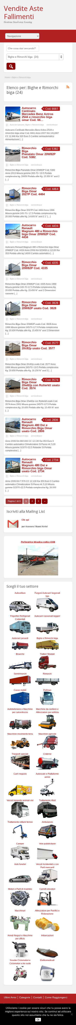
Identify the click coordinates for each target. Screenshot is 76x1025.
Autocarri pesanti (17, 125)
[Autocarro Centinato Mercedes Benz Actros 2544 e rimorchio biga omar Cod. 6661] (12, 121)
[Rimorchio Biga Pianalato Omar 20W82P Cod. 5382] (12, 161)
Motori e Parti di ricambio (20, 889)
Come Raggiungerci (56, 997)
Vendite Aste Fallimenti (23, 12)
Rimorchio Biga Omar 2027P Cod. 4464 (33, 191)
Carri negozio (20, 774)
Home (7, 77)
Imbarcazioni (47, 935)
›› (44, 501)
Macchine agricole (47, 734)
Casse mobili (20, 690)
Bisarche (20, 654)
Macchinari (20, 910)
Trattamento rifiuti (47, 800)
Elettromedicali (47, 960)
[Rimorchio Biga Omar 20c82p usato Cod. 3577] (12, 355)
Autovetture (20, 593)
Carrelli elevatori (47, 889)
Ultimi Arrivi (10, 997)
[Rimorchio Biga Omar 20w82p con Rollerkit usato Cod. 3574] (12, 392)
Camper (20, 843)
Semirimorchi (20, 674)
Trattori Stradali (47, 654)
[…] (21, 139)
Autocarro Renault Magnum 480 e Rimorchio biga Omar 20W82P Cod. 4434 (39, 231)
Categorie (24, 997)
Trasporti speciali (20, 754)
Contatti (37, 997)
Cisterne (47, 754)
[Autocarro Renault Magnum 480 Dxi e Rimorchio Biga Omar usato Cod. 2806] (12, 432)
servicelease (51, 125)
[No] (71, 1014)
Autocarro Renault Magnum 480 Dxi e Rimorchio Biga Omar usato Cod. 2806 (37, 425)
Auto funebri (20, 864)
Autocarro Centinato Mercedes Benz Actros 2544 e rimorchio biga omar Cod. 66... (37, 114)
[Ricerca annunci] (11, 66)
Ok (38, 1019)
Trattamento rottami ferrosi (20, 822)
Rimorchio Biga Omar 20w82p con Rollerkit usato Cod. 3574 (41, 384)
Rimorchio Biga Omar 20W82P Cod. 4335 (35, 265)
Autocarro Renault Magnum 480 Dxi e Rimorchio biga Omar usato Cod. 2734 (37, 465)
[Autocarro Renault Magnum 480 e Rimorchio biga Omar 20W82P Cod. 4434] (12, 238)
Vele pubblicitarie (47, 843)
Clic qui (25, 520)
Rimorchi (47, 674)
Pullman (47, 690)
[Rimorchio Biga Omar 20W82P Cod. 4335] (12, 275)
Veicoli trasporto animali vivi (20, 800)
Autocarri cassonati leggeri (47, 616)
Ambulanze (47, 822)
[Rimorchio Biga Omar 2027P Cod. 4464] (12, 201)
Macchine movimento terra (20, 734)
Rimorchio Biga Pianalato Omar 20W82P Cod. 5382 (38, 153)
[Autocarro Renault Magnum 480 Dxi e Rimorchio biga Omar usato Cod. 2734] (12, 472)
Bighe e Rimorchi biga (34, 125)
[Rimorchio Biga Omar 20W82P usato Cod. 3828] (12, 315)
